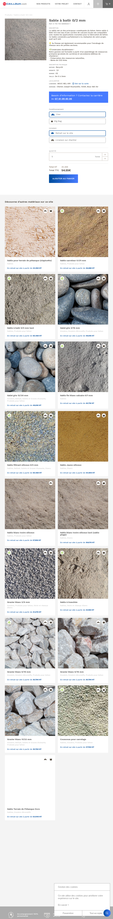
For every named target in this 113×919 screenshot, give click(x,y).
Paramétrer (68, 913)
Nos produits (43, 4)
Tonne (97, 157)
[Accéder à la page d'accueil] (14, 4)
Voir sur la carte (81, 84)
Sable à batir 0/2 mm (23, 15)
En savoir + (63, 905)
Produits (8, 15)
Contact (77, 4)
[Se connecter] (88, 4)
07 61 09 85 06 (63, 98)
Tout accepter (96, 913)
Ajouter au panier (63, 178)
